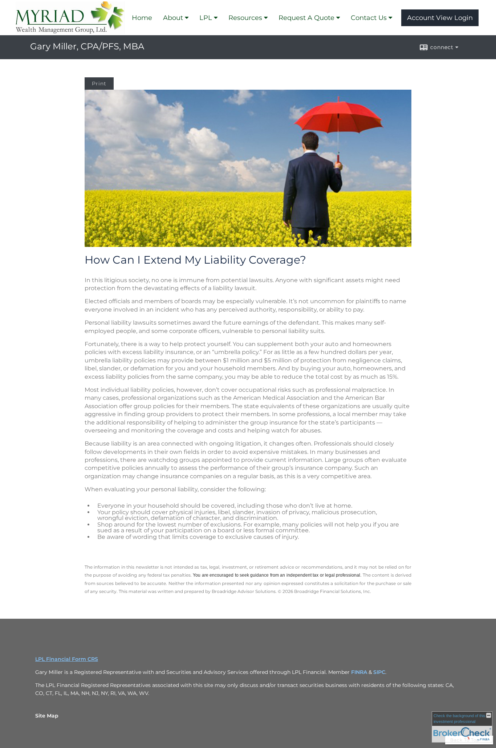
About (173, 18)
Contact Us (369, 18)
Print (99, 83)
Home (142, 18)
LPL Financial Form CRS (66, 659)
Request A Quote (306, 18)
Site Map (46, 715)
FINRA (360, 672)
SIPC (379, 672)
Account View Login (440, 18)
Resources (245, 18)
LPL (205, 18)
